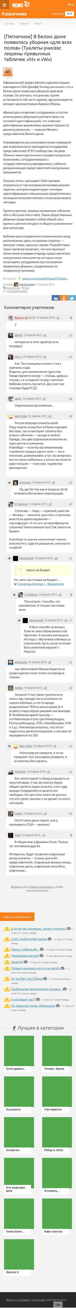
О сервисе (24, 1299)
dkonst (18, 335)
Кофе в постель (53, 1231)
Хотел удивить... (16, 1068)
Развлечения (14, 13)
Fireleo (18, 813)
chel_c (18, 356)
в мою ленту (57, 13)
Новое (37, 23)
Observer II (12, 1272)
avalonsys (25, 482)
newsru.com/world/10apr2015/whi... (45, 278)
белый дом (13, 288)
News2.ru (11, 1299)
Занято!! (17, 962)
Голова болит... (15, 1231)
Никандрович (27, 284)
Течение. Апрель (54, 1068)
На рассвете (13, 1109)
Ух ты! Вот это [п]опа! (27, 978)
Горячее (24, 23)
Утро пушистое (53, 1109)
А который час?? (23, 999)
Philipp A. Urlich (53, 1150)
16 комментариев (17, 291)
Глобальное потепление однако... (36, 989)
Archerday (20, 771)
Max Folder (21, 416)
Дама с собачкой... (25, 949)
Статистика (38, 1299)
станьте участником (41, 886)
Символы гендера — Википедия (41, 584)
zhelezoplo (21, 662)
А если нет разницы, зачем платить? (38, 928)
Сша (26, 288)
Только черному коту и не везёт (35, 968)
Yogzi (18, 835)
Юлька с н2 (21, 317)
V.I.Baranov (21, 504)
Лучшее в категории (40, 1028)
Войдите (16, 886)
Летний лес (12, 1150)
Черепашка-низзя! (25, 955)
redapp (18, 687)
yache (18, 398)
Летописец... (52, 1190)
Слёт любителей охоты (29, 939)
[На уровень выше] (9, 483)
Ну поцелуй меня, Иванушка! (33, 1005)
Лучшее (9, 23)
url (58, 317)
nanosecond (26, 558)
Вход (71, 4)
